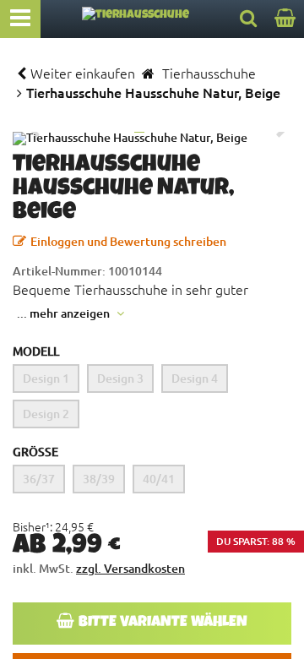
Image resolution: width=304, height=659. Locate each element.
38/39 (99, 479)
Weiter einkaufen (82, 72)
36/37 (39, 479)
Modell (36, 351)
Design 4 (194, 378)
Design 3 (120, 378)
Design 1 (46, 378)
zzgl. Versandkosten (130, 568)
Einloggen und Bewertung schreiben (128, 241)
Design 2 (46, 414)
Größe (35, 452)
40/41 (159, 479)
